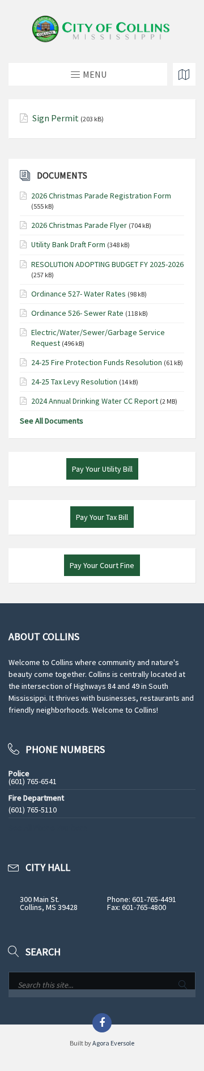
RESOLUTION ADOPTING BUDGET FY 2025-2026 (107, 264)
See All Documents (51, 421)
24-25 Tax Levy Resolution (74, 381)
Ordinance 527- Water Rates (78, 294)
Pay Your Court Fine (102, 565)
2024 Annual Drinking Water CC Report (94, 401)
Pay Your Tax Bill (102, 517)
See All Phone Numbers (47, 828)
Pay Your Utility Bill (102, 469)
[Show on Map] (184, 74)
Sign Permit (55, 118)
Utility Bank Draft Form (68, 244)
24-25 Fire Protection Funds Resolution (96, 362)
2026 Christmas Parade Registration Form (101, 196)
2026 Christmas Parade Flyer (79, 225)
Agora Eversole (113, 1043)
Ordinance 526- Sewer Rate (77, 313)
